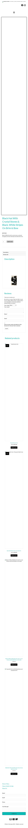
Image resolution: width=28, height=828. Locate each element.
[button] (14, 813)
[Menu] (14, 12)
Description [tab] (5, 252)
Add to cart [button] (14, 447)
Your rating (7, 305)
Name (5, 314)
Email (5, 318)
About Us (4, 788)
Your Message (5, 806)
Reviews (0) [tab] (5, 254)
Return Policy (5, 784)
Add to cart (10, 241)
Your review (7, 306)
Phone (3, 802)
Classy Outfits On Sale (7, 786)
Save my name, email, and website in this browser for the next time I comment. (13, 325)
